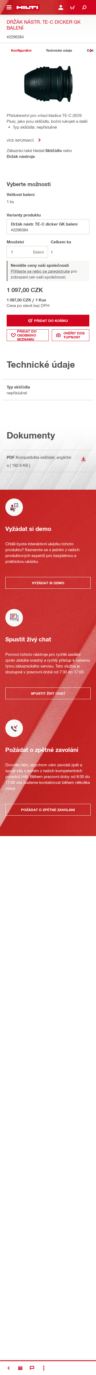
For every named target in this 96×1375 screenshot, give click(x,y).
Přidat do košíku (51, 320)
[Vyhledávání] (84, 7)
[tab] (21, 50)
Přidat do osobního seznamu (27, 335)
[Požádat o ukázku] (20, 1368)
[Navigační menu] (9, 7)
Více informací (20, 140)
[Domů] (27, 7)
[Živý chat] (32, 1368)
